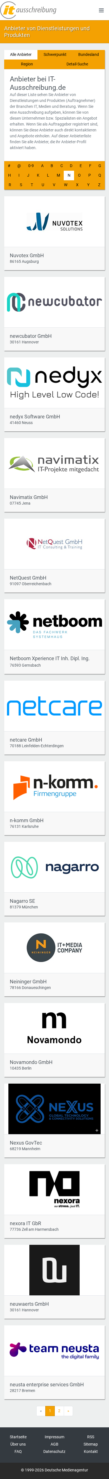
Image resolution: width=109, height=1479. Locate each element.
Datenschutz (54, 1451)
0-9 (31, 165)
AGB (54, 1444)
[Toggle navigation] (101, 10)
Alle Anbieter (21, 54)
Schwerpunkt (55, 54)
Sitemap (91, 1444)
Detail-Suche (77, 64)
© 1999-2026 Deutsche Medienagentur (54, 1470)
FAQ (18, 1451)
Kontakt (91, 1451)
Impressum (54, 1437)
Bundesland (88, 54)
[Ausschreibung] (28, 10)
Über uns (18, 1444)
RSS (90, 1437)
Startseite (18, 1437)
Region (27, 64)
